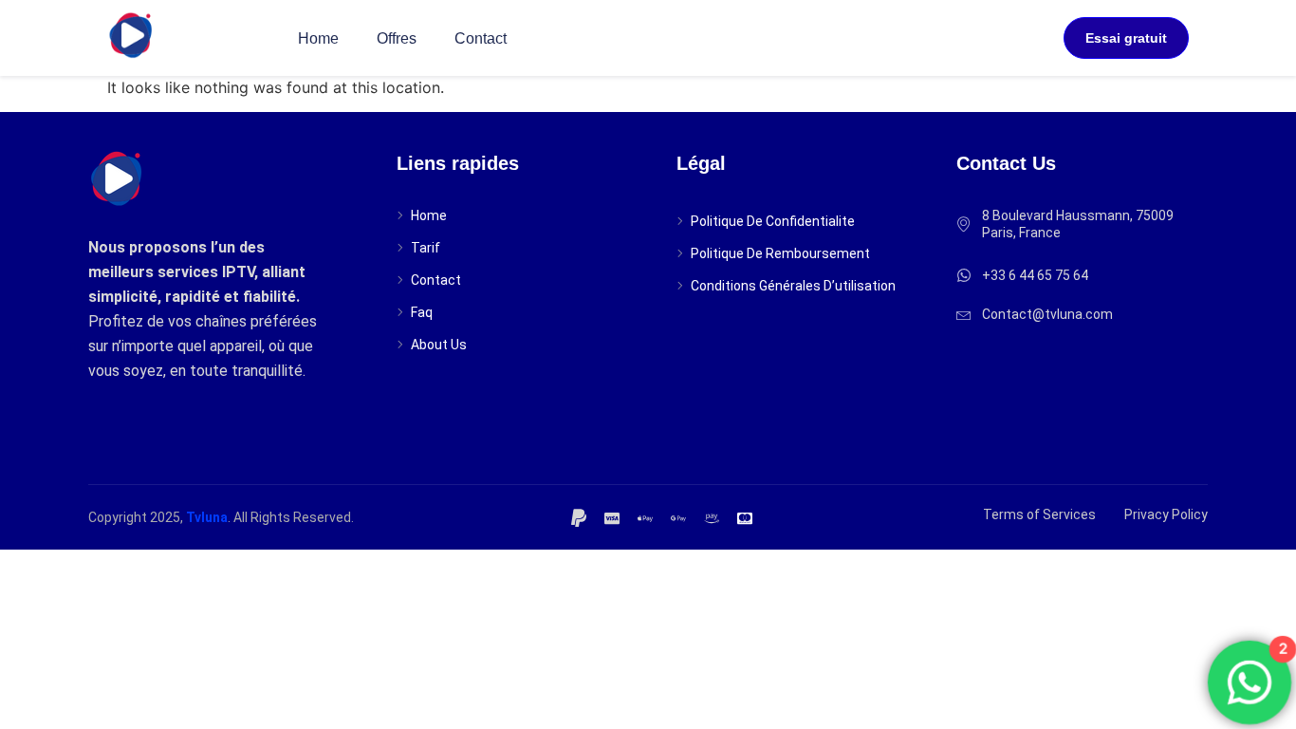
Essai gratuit (1126, 38)
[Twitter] (614, 516)
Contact (480, 38)
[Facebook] (581, 516)
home (318, 38)
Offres (397, 38)
